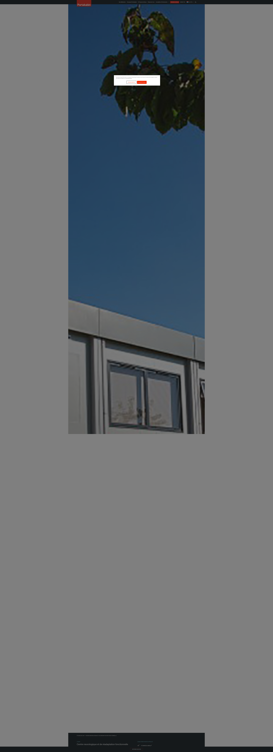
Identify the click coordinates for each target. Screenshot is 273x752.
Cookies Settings (131, 82)
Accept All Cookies (142, 82)
